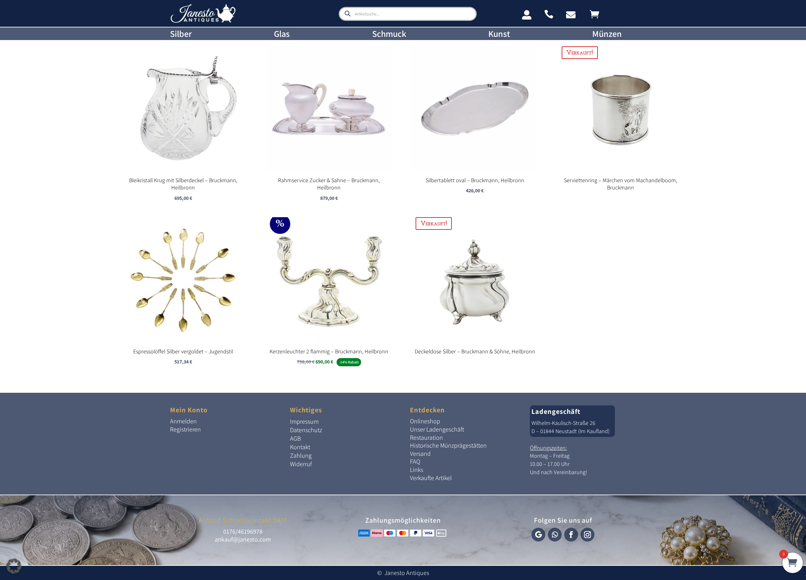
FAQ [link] (415, 461)
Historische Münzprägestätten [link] (448, 445)
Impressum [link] (304, 421)
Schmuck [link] (389, 33)
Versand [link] (420, 454)
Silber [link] (181, 33)
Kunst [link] (499, 33)
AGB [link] (295, 438)
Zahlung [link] (301, 455)
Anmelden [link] (183, 421)
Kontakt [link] (300, 447)
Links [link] (416, 470)
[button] (538, 535)
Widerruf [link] (301, 464)
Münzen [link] (607, 33)
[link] (203, 21)
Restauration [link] (426, 437)
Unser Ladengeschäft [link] (437, 429)
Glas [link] (282, 33)
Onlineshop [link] (425, 421)
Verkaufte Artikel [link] (431, 478)
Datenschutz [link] (306, 430)
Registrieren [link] (185, 429)
